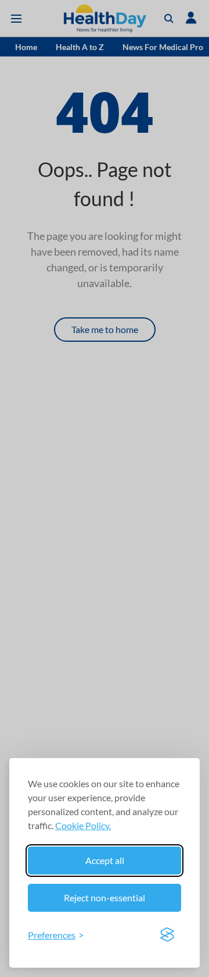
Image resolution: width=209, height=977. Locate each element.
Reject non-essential (104, 897)
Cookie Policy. (83, 825)
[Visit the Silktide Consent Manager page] (167, 935)
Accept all (104, 860)
